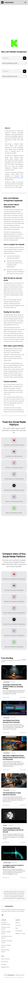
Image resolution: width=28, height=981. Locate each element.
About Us (18, 922)
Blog (17, 928)
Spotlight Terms (5, 967)
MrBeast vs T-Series (20, 933)
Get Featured (19, 931)
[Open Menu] (25, 2)
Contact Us (18, 925)
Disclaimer (3, 964)
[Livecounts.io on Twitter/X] (2, 915)
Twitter (16, 187)
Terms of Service (5, 959)
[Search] (24, 58)
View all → (24, 659)
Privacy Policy (4, 961)
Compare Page (18, 176)
